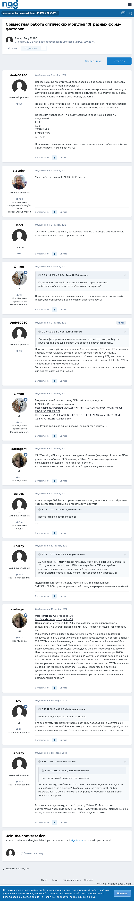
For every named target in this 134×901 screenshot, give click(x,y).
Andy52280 (30, 38)
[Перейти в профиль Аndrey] (19, 557)
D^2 (19, 701)
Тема (55, 880)
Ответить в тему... (34, 853)
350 (20, 574)
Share (13, 48)
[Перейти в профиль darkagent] (19, 460)
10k (21, 295)
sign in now (77, 840)
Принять (122, 893)
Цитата (63, 157)
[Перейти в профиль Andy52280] (9, 40)
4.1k (20, 477)
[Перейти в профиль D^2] (19, 712)
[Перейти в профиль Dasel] (19, 236)
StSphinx (18, 170)
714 (20, 522)
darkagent (18, 448)
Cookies (88, 880)
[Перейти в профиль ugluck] (19, 505)
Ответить (119, 61)
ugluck (19, 493)
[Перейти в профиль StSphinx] (19, 182)
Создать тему (93, 61)
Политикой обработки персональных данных (69, 896)
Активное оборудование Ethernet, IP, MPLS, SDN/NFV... (64, 41)
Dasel (19, 225)
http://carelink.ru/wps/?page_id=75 (54, 619)
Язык (44, 880)
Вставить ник (42, 157)
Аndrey (18, 546)
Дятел (19, 266)
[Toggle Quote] (39, 275)
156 (20, 104)
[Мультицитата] (54, 157)
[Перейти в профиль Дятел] (19, 278)
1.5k (20, 729)
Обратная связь (72, 880)
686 (20, 199)
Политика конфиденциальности (114, 883)
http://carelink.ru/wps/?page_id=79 (54, 615)
